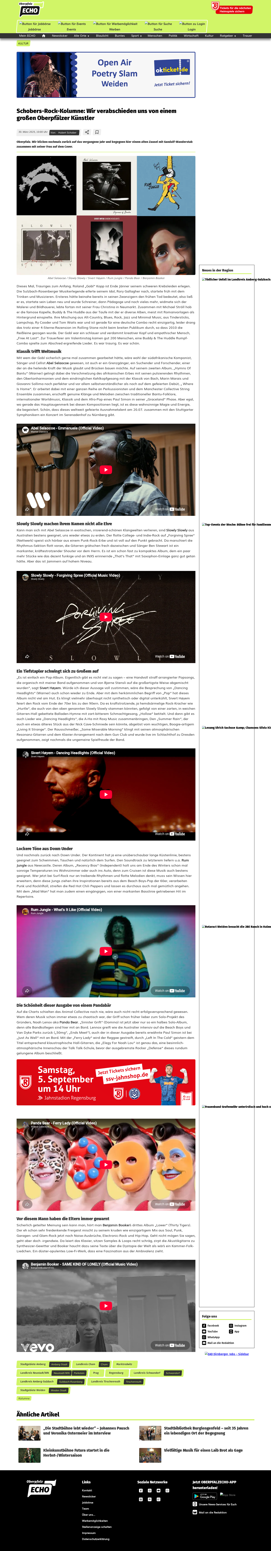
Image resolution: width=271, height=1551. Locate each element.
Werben (115, 29)
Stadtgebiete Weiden (32, 1390)
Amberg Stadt (59, 1364)
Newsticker (59, 35)
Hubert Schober (67, 132)
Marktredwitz (124, 1364)
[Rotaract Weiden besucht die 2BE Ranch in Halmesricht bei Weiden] (226, 1013)
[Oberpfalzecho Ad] (232, 10)
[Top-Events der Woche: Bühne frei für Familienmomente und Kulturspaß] (226, 622)
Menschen (155, 35)
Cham (104, 1364)
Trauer (247, 35)
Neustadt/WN (61, 1373)
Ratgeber (226, 35)
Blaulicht (102, 35)
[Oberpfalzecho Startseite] (31, 17)
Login (191, 29)
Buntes (120, 35)
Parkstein (79, 1373)
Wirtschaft (191, 35)
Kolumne (24, 1398)
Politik (173, 35)
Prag (96, 1372)
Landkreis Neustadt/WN (34, 1372)
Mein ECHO (27, 35)
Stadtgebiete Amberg (33, 1364)
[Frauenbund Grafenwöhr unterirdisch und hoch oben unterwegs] (226, 1203)
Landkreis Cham (85, 1364)
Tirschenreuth (134, 1381)
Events (71, 29)
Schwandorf (173, 1373)
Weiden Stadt (59, 1390)
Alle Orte (80, 35)
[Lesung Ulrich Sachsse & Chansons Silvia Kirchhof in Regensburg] (226, 823)
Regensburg (116, 1372)
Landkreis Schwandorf (146, 1372)
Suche (157, 29)
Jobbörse (34, 29)
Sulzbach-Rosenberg (71, 1381)
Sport (135, 35)
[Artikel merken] (97, 132)
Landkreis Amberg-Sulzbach (36, 1381)
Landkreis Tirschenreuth (105, 1381)
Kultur (209, 35)
